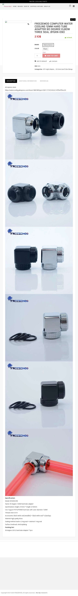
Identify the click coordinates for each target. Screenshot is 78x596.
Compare (54, 61)
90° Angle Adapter (26, 14)
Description (11, 81)
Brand (37, 44)
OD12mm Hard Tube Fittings (64, 69)
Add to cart (52, 56)
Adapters (14, 14)
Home (7, 14)
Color (37, 48)
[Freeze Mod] (6, 6)
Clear (44, 52)
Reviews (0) (44, 81)
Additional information (28, 81)
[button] (48, 44)
